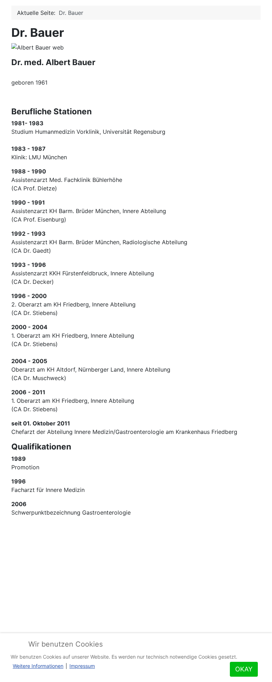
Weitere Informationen (38, 666)
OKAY (244, 669)
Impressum (82, 666)
